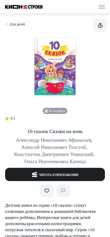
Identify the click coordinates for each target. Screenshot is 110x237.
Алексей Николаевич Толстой (54, 147)
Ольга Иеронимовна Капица (55, 161)
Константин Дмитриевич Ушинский (54, 154)
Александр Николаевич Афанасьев (54, 140)
